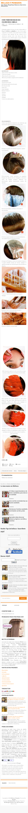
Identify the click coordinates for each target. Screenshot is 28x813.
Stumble (5, 465)
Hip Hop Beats (20, 802)
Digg (11, 465)
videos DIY (12, 665)
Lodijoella (4, 676)
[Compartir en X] (5, 460)
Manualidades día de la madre (18, 736)
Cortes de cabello (21, 729)
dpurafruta (4, 685)
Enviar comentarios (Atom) (13, 484)
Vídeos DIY (11, 757)
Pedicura (3, 650)
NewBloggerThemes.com (10, 802)
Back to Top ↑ (14, 803)
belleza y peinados (11, 31)
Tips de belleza (18, 651)
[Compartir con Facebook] (6, 460)
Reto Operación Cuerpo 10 (12, 650)
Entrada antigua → (22, 470)
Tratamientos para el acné (21, 751)
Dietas (21, 642)
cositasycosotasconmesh (8, 683)
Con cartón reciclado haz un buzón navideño (18, 502)
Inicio (15, 470)
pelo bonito (4, 663)
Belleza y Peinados (11, 3)
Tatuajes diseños (15, 746)
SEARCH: (4, 783)
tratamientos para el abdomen (8, 751)
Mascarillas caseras (10, 741)
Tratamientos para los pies (15, 658)
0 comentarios (11, 498)
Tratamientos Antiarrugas (13, 653)
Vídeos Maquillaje (14, 660)
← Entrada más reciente (6, 470)
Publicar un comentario (7, 477)
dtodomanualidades (6, 681)
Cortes (13, 642)
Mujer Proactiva (13, 648)
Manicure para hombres (9, 645)
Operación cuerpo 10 (21, 648)
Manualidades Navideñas (9, 738)
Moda (8, 648)
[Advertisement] (12, 12)
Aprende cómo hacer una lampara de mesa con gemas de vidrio (17, 576)
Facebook (5, 464)
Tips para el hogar (21, 748)
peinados (23, 662)
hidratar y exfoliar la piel (8, 662)
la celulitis (17, 662)
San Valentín (8, 746)
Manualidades (22, 645)
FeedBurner (17, 544)
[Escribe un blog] (4, 460)
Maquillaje (6, 646)
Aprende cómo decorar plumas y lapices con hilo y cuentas (18, 519)
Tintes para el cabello (14, 24)
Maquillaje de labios (15, 646)
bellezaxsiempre (6, 674)
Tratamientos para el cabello (16, 654)
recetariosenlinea (6, 680)
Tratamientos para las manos (18, 754)
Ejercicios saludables (16, 643)
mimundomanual (5, 678)
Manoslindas (5, 670)
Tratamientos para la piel (9, 656)
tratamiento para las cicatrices (14, 663)
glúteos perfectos (22, 660)
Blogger (19, 763)
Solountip (4, 672)
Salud (24, 650)
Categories (16, 606)
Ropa (21, 650)
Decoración (5, 730)
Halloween (24, 643)
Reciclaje (7, 745)
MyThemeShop (11, 801)
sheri (3, 24)
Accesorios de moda (6, 642)
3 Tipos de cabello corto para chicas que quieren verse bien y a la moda (17, 566)
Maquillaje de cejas (16, 739)
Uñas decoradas (20, 756)
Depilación (17, 642)
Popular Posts (4, 606)
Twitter (12, 464)
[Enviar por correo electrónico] (2, 460)
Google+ (19, 464)
